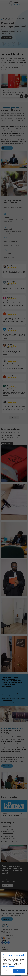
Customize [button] (8, 970)
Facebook (11, 966)
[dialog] (14, 963)
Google (5, 966)
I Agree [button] (19, 971)
